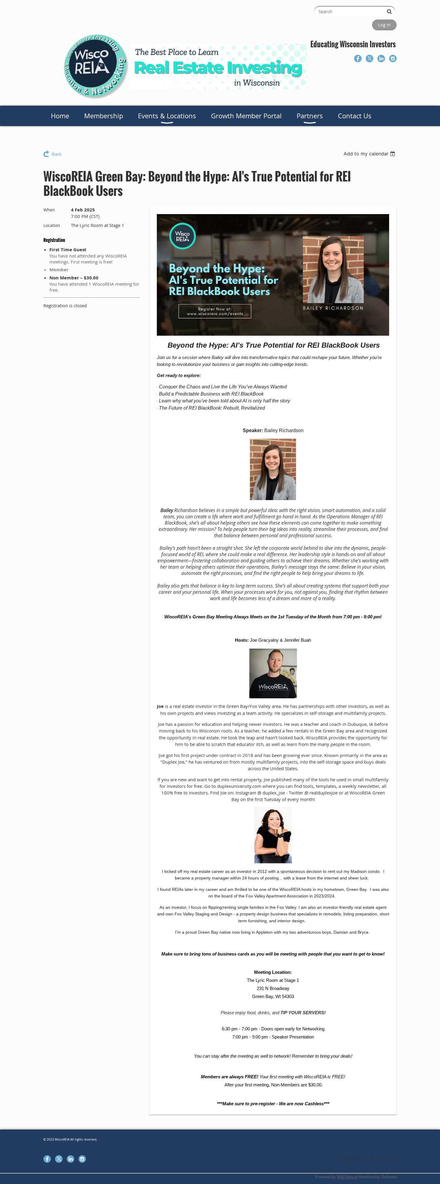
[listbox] (370, 153)
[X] (369, 58)
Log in (384, 25)
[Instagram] (393, 58)
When (49, 210)
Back (57, 154)
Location (51, 225)
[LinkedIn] (381, 58)
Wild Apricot (347, 1177)
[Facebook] (358, 58)
